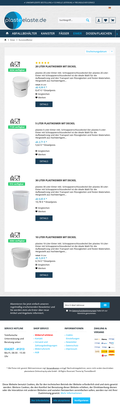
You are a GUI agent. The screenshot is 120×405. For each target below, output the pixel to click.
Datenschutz (72, 345)
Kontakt (39, 338)
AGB (37, 352)
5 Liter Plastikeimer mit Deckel (55, 123)
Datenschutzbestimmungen (84, 310)
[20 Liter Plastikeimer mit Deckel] (20, 86)
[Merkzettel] (106, 20)
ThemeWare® (90, 371)
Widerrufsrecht (42, 348)
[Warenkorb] (112, 20)
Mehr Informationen (71, 393)
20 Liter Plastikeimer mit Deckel (55, 66)
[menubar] (110, 8)
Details (44, 104)
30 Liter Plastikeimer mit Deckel (55, 180)
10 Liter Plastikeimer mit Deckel (55, 237)
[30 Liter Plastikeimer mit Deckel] (20, 200)
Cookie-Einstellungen (72, 337)
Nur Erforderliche (40, 400)
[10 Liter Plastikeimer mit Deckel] (20, 257)
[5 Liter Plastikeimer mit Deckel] (20, 143)
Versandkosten (53, 368)
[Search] (88, 20)
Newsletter (71, 342)
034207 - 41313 (14, 349)
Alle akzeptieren (61, 400)
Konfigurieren (81, 400)
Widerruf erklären (44, 335)
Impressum (71, 348)
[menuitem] (112, 20)
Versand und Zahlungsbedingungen (46, 344)
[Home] (7, 33)
